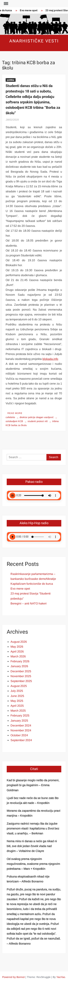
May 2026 (17, 646)
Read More (14, 413)
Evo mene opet (27, 10)
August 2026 (19, 641)
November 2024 (21, 730)
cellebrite (10, 417)
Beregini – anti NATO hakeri (29, 603)
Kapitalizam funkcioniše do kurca (32, 583)
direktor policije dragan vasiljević (37, 417)
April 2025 (17, 705)
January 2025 (19, 720)
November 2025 (21, 676)
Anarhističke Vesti (34, 41)
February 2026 (20, 661)
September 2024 (21, 740)
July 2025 (17, 690)
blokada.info (50, 358)
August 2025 (19, 685)
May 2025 (17, 700)
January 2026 (19, 666)
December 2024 (21, 725)
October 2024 (19, 735)
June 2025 (17, 695)
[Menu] (5, 3)
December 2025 (21, 671)
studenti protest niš (38, 421)
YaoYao (60, 977)
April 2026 (17, 651)
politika (10, 80)
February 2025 (20, 715)
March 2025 (18, 710)
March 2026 (18, 656)
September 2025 (21, 681)
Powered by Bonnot (13, 977)
